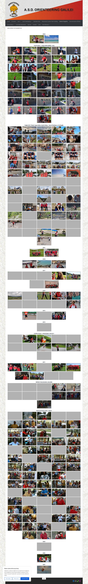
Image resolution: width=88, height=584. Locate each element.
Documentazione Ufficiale (74, 21)
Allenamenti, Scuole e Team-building (50, 21)
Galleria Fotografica (63, 21)
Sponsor (29, 24)
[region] (17, 573)
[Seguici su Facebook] (73, 581)
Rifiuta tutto (16, 578)
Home (8, 21)
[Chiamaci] (78, 581)
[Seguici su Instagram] (80, 581)
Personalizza (8, 578)
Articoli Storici (10, 24)
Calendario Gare (36, 21)
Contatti (34, 24)
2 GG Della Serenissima (21, 24)
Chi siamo (14, 21)
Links (39, 24)
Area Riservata (45, 24)
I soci (19, 21)
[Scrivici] (75, 581)
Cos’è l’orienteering (26, 21)
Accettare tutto (25, 578)
